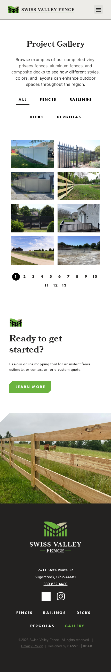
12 (55, 285)
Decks (83, 612)
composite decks (28, 71)
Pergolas (42, 625)
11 (47, 285)
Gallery (75, 625)
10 (95, 276)
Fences (24, 612)
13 (64, 285)
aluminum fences (66, 65)
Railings (54, 612)
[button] (98, 9)
